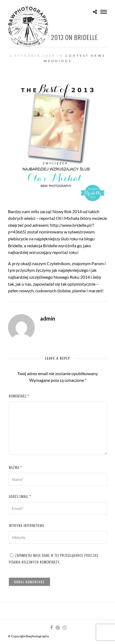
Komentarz (19, 396)
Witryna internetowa (26, 525)
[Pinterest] (57, 627)
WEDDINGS (58, 61)
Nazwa (15, 467)
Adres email (20, 496)
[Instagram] (64, 627)
